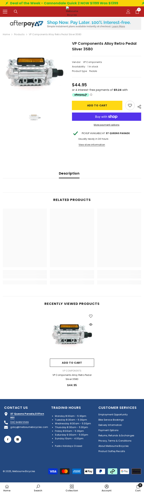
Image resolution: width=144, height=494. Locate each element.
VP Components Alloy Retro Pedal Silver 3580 (72, 377)
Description (69, 173)
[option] (34, 72)
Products (19, 34)
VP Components (92, 62)
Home (6, 34)
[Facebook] (7, 439)
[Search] (16, 11)
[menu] (5, 11)
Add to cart (97, 105)
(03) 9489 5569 (19, 422)
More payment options (106, 124)
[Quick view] (90, 324)
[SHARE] (138, 106)
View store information (92, 144)
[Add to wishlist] (130, 105)
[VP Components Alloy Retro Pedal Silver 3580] (72, 335)
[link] (25, 276)
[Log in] (128, 12)
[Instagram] (17, 439)
